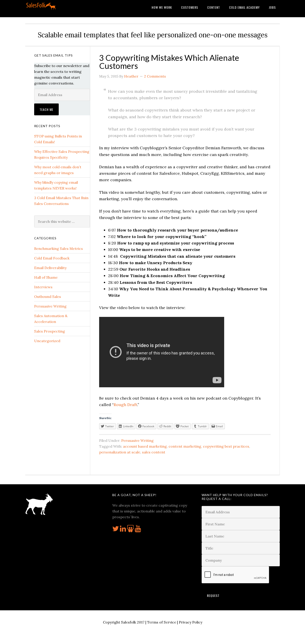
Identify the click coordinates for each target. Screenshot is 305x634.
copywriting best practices (226, 446)
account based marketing (145, 446)
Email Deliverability (50, 267)
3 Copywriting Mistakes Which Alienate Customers (169, 62)
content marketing (185, 446)
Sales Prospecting (49, 331)
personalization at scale (119, 452)
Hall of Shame (46, 277)
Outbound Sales (47, 296)
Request (213, 595)
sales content (153, 452)
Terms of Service (161, 622)
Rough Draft (125, 404)
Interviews (43, 287)
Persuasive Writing (137, 440)
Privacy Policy (190, 622)
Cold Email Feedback (51, 258)
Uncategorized (47, 341)
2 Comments (155, 76)
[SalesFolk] (41, 8)
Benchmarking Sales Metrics (58, 248)
